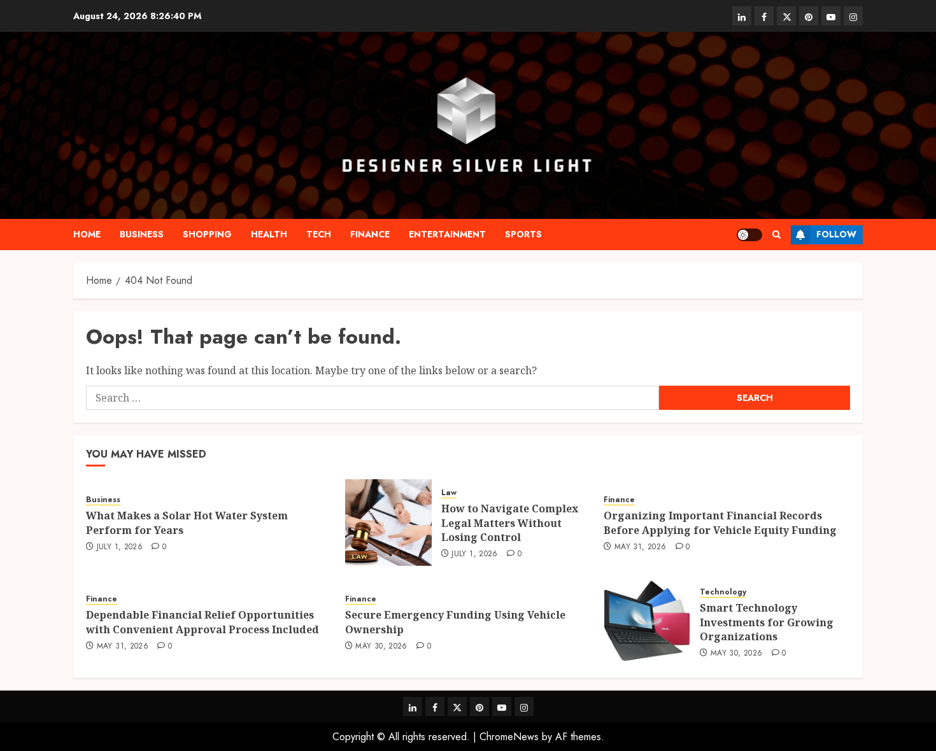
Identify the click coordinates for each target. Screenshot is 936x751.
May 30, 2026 (381, 647)
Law (449, 493)
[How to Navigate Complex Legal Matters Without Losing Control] (388, 522)
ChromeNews (509, 736)
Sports (523, 234)
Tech (318, 234)
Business (142, 234)
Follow (836, 234)
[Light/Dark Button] (749, 234)
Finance (370, 234)
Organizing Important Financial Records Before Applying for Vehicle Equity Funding (720, 523)
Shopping (207, 234)
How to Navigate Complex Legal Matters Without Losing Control (509, 523)
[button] (776, 234)
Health (269, 234)
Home (87, 234)
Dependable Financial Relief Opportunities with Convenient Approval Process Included (202, 622)
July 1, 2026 (120, 547)
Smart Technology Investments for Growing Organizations (766, 622)
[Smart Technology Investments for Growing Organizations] (647, 622)
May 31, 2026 (640, 547)
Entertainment (447, 234)
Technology (723, 592)
